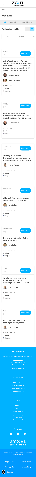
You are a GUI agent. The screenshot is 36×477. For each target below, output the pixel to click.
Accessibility (26, 467)
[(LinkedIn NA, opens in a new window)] (11, 434)
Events (17, 408)
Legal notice (9, 462)
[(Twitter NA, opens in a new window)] (18, 434)
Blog (17, 405)
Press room (17, 412)
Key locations (17, 368)
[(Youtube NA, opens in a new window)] (25, 434)
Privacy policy (10, 467)
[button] (2, 4)
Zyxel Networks (17, 388)
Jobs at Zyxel (17, 392)
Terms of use (26, 462)
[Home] (18, 3)
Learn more (25, 53)
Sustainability (17, 385)
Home (3, 9)
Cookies (10, 472)
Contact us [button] (18, 362)
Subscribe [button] (18, 417)
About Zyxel (17, 382)
